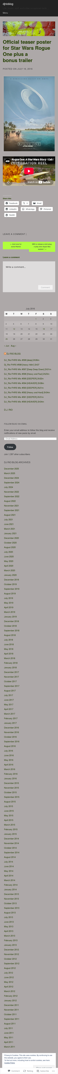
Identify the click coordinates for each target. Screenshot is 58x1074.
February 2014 (10, 884)
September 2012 (11, 963)
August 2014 (10, 857)
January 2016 (10, 778)
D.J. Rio (8, 409)
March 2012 (9, 991)
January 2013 (10, 944)
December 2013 (11, 894)
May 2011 (8, 1037)
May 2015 (8, 815)
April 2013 (8, 931)
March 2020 (9, 570)
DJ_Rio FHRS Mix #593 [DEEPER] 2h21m (24, 387)
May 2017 (8, 704)
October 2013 (10, 903)
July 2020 (8, 551)
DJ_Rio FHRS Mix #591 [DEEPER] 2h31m (24, 396)
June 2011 (9, 1032)
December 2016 (11, 727)
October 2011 (10, 1014)
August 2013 (10, 912)
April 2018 (8, 653)
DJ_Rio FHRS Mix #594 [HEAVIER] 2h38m (24, 383)
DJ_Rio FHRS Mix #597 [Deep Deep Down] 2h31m (27, 369)
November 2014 (11, 843)
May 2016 (8, 759)
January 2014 (10, 889)
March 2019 (9, 611)
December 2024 (11, 477)
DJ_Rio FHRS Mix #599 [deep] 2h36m (21, 359)
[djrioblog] (29, 28)
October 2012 (10, 958)
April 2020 (8, 565)
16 (44, 329)
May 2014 (8, 870)
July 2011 (8, 1028)
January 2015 (10, 833)
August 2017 (10, 690)
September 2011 (11, 1018)
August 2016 (10, 746)
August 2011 (10, 1023)
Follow (10, 446)
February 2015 (10, 829)
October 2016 (10, 736)
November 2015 (11, 787)
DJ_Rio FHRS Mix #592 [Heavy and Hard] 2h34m (27, 392)
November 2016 (11, 732)
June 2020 (9, 556)
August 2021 (10, 514)
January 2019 (10, 616)
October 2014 (10, 847)
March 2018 (9, 658)
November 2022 (11, 491)
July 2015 (8, 806)
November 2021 (11, 505)
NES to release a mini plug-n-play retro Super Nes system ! (42, 246)
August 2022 (10, 500)
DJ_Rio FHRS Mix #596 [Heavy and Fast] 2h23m (26, 373)
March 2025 (9, 473)
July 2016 (8, 750)
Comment (45, 287)
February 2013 (10, 940)
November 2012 (11, 954)
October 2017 (10, 681)
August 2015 (10, 801)
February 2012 (10, 995)
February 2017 (10, 718)
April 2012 (8, 986)
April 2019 (8, 607)
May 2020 (8, 561)
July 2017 (8, 695)
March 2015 (9, 824)
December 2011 (11, 1005)
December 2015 (11, 783)
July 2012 (8, 972)
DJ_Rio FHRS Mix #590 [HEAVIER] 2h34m (24, 401)
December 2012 (11, 949)
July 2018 (8, 639)
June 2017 (9, 699)
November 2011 (11, 1009)
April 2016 (8, 764)
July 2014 (8, 861)
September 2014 (11, 852)
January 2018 (10, 667)
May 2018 (8, 648)
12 (14, 329)
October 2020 (10, 542)
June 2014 (9, 866)
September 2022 (11, 496)
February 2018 (10, 662)
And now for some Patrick (16, 245)
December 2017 (11, 672)
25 (7, 339)
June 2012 (9, 977)
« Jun (6, 345)
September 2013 (11, 907)
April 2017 (8, 709)
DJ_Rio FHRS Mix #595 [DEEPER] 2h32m (24, 378)
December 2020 (11, 537)
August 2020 (10, 547)
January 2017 (10, 722)
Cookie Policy (9, 1063)
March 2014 (9, 880)
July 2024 (8, 487)
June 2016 (9, 755)
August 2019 (10, 593)
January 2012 (10, 1000)
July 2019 (8, 598)
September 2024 (11, 482)
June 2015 (9, 810)
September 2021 (11, 510)
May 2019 (8, 602)
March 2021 (9, 528)
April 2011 (8, 1042)
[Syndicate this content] (5, 353)
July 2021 (8, 519)
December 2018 (11, 621)
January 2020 (10, 574)
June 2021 (9, 524)
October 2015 (10, 792)
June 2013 (9, 921)
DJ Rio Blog (14, 353)
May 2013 (8, 926)
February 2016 (10, 773)
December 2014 (11, 838)
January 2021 (10, 533)
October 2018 (10, 625)
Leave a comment (14, 233)
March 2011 (9, 1046)
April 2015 (8, 820)
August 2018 (10, 635)
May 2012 (8, 981)
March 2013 (9, 935)
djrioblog (8, 4)
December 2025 (11, 468)
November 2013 (11, 898)
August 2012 (10, 968)
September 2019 (11, 588)
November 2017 (11, 676)
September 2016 (11, 741)
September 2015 (11, 796)
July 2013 (8, 917)
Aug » (13, 345)
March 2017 (9, 713)
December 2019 (11, 579)
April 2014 (8, 875)
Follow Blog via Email (15, 424)
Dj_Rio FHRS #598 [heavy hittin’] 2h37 (21, 364)
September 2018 (11, 630)
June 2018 (9, 644)
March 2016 (9, 769)
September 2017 (11, 685)
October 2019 (10, 584)
